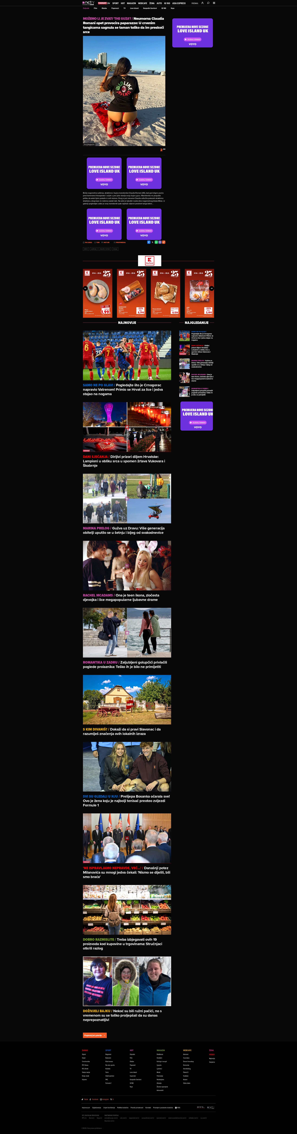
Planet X (185, 1072)
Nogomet (108, 1054)
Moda (158, 1072)
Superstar (133, 1076)
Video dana (186, 1083)
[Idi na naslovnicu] (89, 5)
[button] (85, 288)
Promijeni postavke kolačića (163, 1107)
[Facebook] (148, 242)
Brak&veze (160, 1054)
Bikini (86, 249)
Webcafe (142, 3)
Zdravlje (159, 1083)
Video (212, 1054)
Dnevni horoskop (188, 1061)
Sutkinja (93, 249)
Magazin (131, 3)
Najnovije (212, 1058)
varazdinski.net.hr (148, 1118)
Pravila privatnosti (137, 1107)
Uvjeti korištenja (109, 1107)
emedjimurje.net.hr (111, 1118)
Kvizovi (185, 1079)
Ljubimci (159, 1069)
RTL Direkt (85, 1069)
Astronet (185, 1054)
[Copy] (163, 242)
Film (95, 8)
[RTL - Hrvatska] (201, 1107)
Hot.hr (106, 242)
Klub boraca (109, 1061)
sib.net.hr (123, 1118)
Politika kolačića (122, 1107)
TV (125, 8)
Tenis (107, 1072)
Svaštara (185, 1076)
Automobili (160, 1090)
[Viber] (160, 242)
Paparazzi (115, 8)
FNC (106, 1079)
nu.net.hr (203, 1118)
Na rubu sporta (110, 1065)
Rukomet (108, 1058)
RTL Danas (85, 1065)
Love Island (134, 8)
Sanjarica (212, 1062)
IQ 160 (167, 3)
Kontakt (148, 1107)
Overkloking (187, 1069)
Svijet (84, 1058)
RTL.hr (84, 1118)
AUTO (159, 3)
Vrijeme (84, 1079)
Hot (123, 3)
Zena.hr (91, 1118)
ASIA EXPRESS (179, 3)
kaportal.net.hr (134, 1118)
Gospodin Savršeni (150, 8)
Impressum (86, 1107)
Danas (85, 1050)
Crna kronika (86, 1061)
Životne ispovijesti (162, 1087)
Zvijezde (86, 8)
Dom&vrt (159, 1058)
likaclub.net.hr (109, 1121)
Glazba (104, 8)
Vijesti (84, 1054)
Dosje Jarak (85, 1076)
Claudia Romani (105, 249)
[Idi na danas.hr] (104, 3)
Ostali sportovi (109, 1076)
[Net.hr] (211, 1107)
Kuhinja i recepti (162, 1061)
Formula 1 (108, 1083)
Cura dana (186, 1058)
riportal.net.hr (161, 1118)
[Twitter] (152, 242)
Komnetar (186, 1065)
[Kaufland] (148, 261)
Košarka (107, 1069)
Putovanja (160, 1076)
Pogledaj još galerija (93, 1035)
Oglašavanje (96, 1107)
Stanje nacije (86, 1072)
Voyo (172, 8)
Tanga (115, 249)
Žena (151, 3)
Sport (115, 3)
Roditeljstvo (160, 1079)
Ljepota (159, 1065)
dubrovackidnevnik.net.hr (177, 1118)
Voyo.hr (99, 1118)
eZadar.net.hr (193, 1118)
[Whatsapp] (156, 242)
